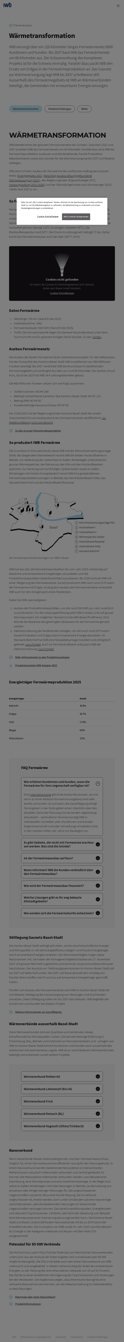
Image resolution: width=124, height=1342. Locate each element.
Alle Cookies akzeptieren (76, 216)
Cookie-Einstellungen (48, 216)
